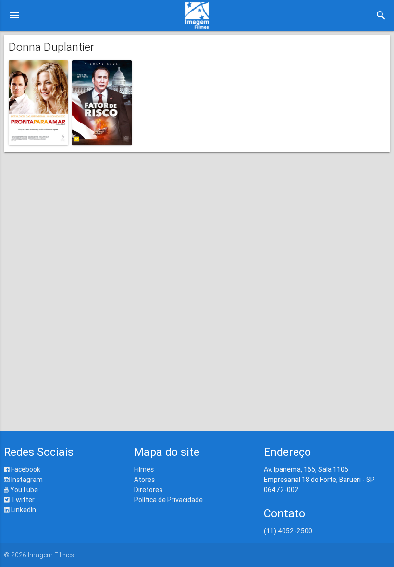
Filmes (144, 469)
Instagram (26, 479)
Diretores (148, 489)
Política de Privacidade (168, 499)
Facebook (25, 469)
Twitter (22, 499)
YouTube (23, 489)
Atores (144, 479)
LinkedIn (23, 509)
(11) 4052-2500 (288, 531)
